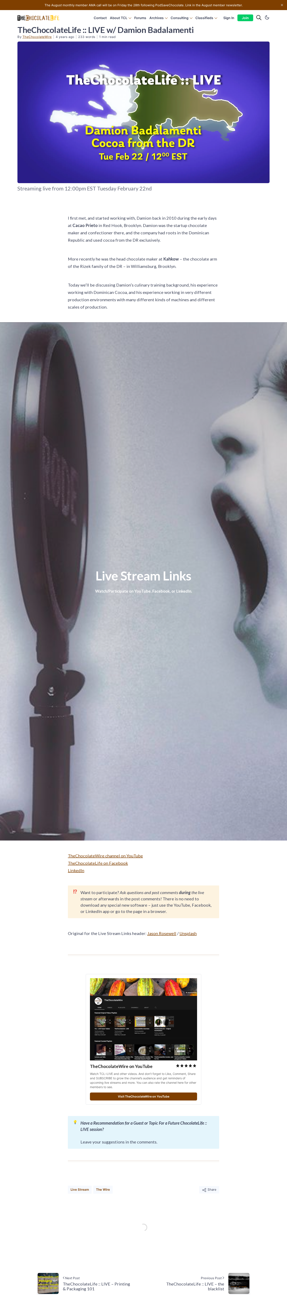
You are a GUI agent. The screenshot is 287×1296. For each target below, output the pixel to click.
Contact (100, 18)
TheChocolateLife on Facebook (98, 863)
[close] (282, 5)
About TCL (118, 18)
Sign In (228, 18)
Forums (140, 18)
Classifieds (204, 18)
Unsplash (188, 933)
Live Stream (80, 1190)
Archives (156, 18)
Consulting (179, 18)
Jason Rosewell (161, 933)
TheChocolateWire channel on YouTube (105, 855)
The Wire (103, 1190)
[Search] (259, 17)
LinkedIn (76, 870)
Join (245, 18)
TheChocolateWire (37, 37)
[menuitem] (100, 18)
